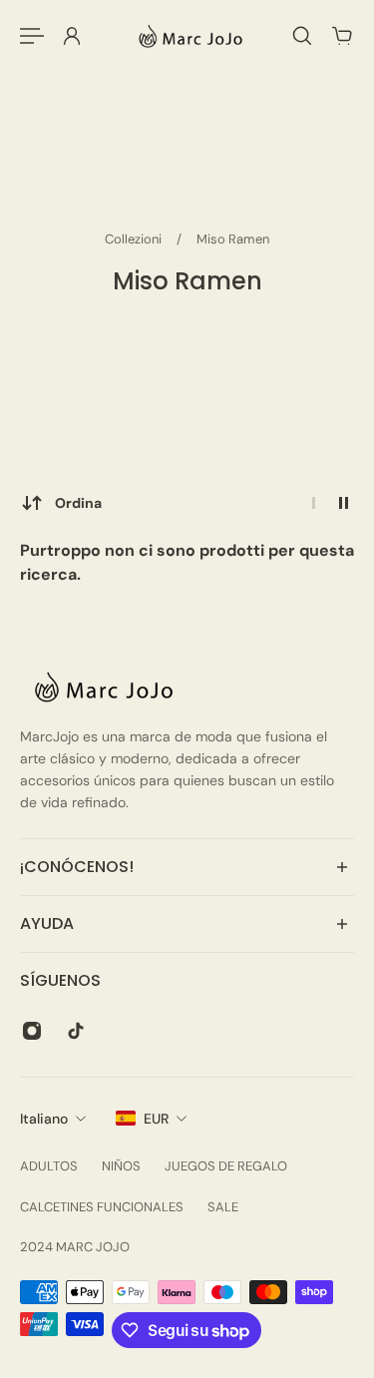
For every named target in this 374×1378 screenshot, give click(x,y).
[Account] (72, 36)
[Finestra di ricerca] (302, 36)
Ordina (78, 503)
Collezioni (135, 238)
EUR (156, 1119)
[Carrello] (342, 36)
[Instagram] (32, 1031)
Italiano (44, 1119)
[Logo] (187, 36)
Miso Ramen (232, 238)
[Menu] (32, 36)
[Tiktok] (76, 1031)
